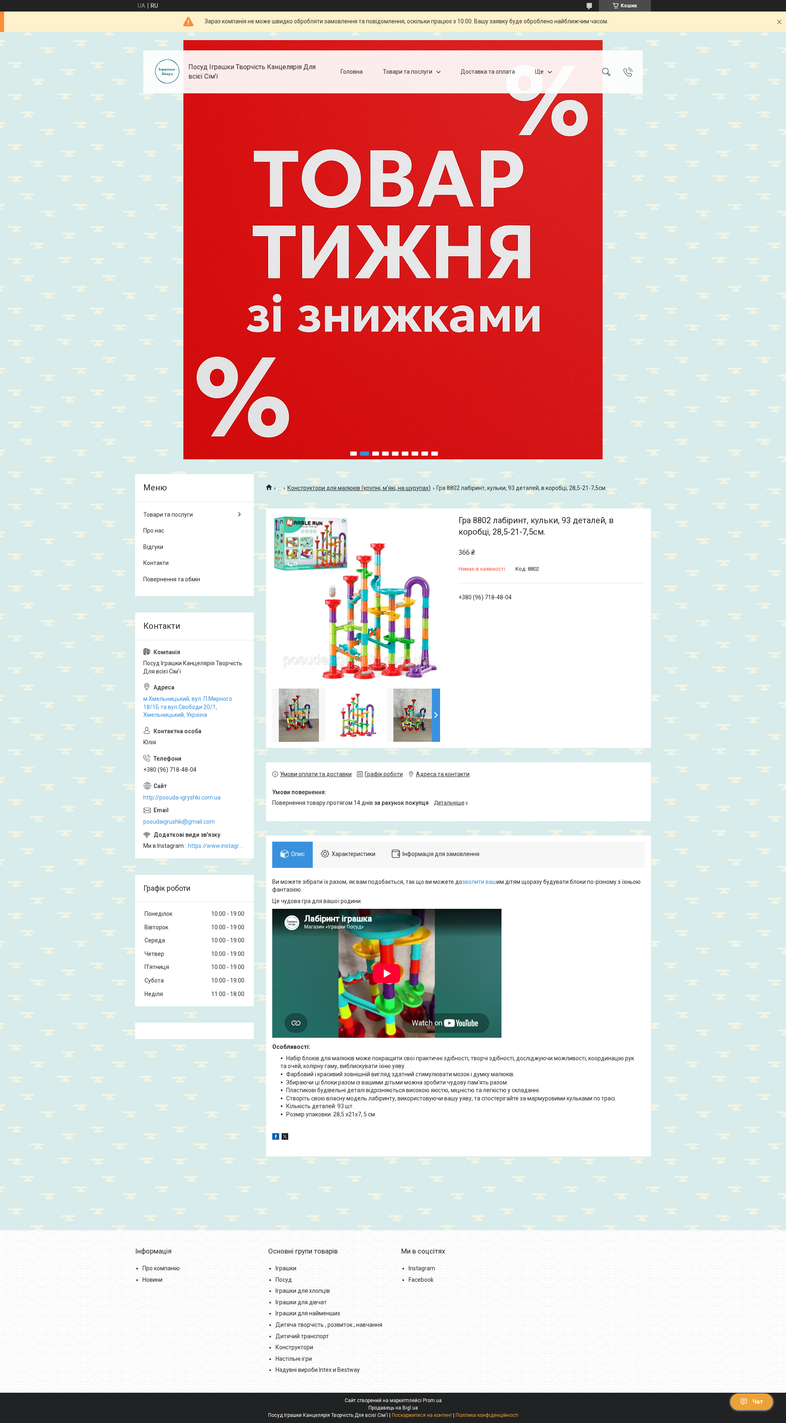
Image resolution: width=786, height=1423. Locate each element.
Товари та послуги (407, 71)
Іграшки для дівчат (301, 1302)
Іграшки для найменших (308, 1313)
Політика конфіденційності (487, 1415)
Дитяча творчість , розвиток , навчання (329, 1324)
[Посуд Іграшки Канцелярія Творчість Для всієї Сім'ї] (166, 71)
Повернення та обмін (171, 579)
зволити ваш (479, 882)
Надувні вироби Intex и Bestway (318, 1370)
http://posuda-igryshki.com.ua (182, 797)
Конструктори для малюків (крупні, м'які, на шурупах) (359, 488)
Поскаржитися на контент (422, 1415)
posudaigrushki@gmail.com (179, 821)
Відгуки (153, 547)
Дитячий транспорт (302, 1336)
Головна (352, 71)
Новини (152, 1279)
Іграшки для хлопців (303, 1290)
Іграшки (286, 1268)
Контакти (156, 563)
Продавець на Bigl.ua (393, 1408)
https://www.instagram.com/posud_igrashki (217, 846)
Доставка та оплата (488, 71)
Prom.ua (432, 1400)
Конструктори (294, 1347)
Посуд (284, 1279)
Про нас (153, 530)
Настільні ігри (294, 1358)
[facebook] (275, 1137)
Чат (757, 1401)
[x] (285, 1137)
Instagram (422, 1268)
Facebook (421, 1279)
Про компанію (161, 1268)
